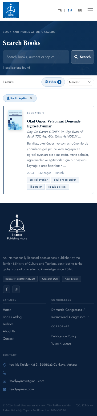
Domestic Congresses (66, 309)
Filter (54, 82)
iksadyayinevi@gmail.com (26, 381)
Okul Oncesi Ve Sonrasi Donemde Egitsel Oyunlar (54, 123)
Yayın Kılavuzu (61, 343)
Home (7, 309)
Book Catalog (12, 317)
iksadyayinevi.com (21, 389)
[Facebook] (6, 289)
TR (60, 10)
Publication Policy (63, 336)
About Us (9, 331)
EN (70, 10)
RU (80, 10)
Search (85, 56)
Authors (8, 324)
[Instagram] (16, 289)
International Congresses (68, 317)
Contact (8, 338)
